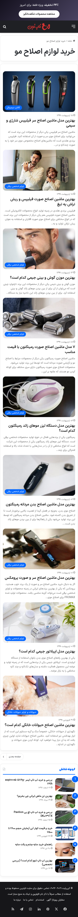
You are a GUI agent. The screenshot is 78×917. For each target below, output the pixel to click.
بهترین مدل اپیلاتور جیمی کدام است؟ (47, 651)
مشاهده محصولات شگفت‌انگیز (39, 14)
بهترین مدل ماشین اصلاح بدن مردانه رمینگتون (40, 504)
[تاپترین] (39, 26)
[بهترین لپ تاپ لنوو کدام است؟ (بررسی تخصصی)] (65, 866)
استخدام (40, 900)
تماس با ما (28, 900)
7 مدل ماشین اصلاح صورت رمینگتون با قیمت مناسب (41, 349)
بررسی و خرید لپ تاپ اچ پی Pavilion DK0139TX (33, 814)
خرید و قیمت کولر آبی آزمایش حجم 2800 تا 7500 (30, 830)
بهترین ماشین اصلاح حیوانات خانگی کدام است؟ (40, 725)
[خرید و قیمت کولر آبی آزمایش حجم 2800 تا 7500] (65, 833)
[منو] (73, 28)
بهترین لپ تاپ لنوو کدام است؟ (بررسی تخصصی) (32, 862)
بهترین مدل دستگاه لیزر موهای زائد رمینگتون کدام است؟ (41, 428)
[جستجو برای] (4, 28)
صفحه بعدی (15, 757)
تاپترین (36, 894)
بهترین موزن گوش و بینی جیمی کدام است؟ (42, 278)
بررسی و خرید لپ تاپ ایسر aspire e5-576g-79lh (28, 782)
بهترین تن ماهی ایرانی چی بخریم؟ (34, 796)
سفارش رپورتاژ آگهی (55, 900)
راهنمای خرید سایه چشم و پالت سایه (33, 844)
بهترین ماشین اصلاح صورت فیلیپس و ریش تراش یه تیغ (42, 202)
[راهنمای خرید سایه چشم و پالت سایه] (65, 849)
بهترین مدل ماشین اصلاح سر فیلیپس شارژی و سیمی (40, 123)
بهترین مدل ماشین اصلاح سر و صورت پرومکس (40, 578)
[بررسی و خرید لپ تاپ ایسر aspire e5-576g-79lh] (65, 785)
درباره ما (17, 900)
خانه (70, 41)
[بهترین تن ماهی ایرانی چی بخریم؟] (65, 801)
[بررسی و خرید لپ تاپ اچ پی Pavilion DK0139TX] (65, 817)
